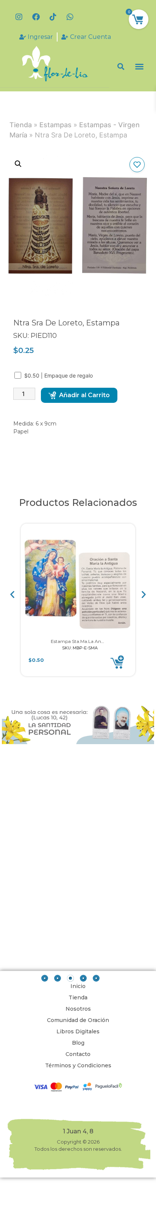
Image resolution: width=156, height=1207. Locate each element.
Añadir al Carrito (84, 395)
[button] (121, 66)
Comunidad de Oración (78, 1020)
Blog (78, 1042)
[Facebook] (36, 17)
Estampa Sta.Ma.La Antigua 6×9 (86, 641)
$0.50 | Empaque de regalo (59, 375)
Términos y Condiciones (78, 1065)
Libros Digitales (78, 1031)
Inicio (78, 986)
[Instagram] (19, 17)
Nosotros (78, 1008)
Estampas (55, 125)
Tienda (20, 125)
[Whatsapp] (70, 17)
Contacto (78, 1054)
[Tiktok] (53, 17)
